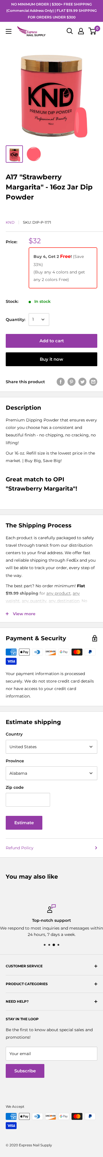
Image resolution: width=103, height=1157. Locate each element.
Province (15, 760)
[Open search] (70, 31)
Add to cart (51, 340)
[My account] (81, 31)
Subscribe (25, 1071)
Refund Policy (19, 847)
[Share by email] (93, 382)
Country (14, 734)
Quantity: (15, 319)
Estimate (24, 822)
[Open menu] (8, 31)
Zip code (15, 787)
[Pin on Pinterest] (72, 382)
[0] (92, 31)
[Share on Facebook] (61, 382)
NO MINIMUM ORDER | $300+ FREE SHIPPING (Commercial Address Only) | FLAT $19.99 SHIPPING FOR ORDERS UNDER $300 (51, 10)
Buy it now (51, 359)
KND (10, 222)
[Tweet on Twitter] (82, 382)
